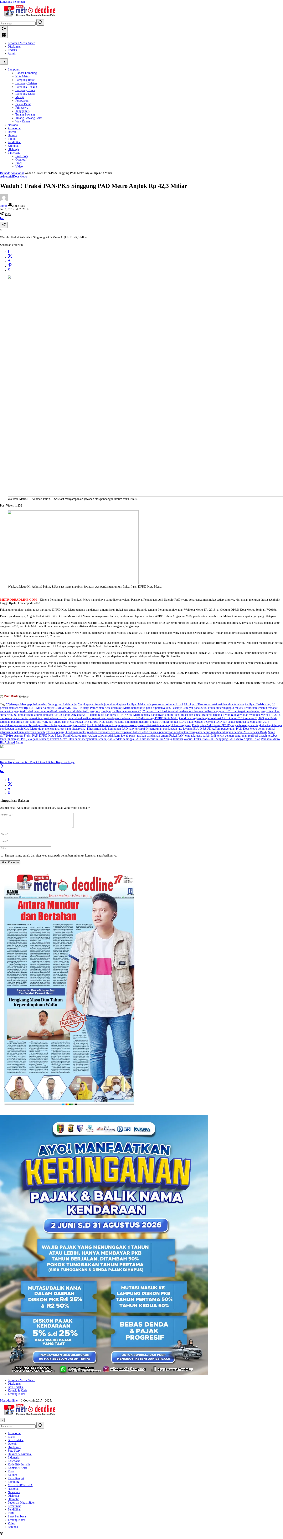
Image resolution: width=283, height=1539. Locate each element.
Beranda (13, 1526)
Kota (11, 1471)
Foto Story (14, 1450)
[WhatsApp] (9, 270)
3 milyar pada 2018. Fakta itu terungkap (207, 707)
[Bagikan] (4, 225)
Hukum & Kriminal (20, 1454)
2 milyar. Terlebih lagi (258, 704)
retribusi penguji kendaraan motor (66, 732)
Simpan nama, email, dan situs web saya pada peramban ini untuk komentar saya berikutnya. (61, 855)
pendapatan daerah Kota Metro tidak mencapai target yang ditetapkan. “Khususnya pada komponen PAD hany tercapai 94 (74, 728)
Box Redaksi (15, 1387)
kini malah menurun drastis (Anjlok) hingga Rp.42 (155, 721)
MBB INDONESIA (20, 1485)
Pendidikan (14, 1509)
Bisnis (11, 1436)
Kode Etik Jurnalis (19, 1464)
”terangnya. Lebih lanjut (62, 704)
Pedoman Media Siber (21, 43)
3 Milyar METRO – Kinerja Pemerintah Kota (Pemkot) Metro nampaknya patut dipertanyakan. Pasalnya (118, 707)
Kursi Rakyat (16, 1478)
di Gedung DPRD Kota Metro (159, 718)
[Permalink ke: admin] (4, 200)
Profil (11, 1513)
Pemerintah (14, 1506)
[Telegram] (9, 261)
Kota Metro (20, 176)
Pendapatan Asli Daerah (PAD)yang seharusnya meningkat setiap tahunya (237, 725)
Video (11, 1523)
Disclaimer (14, 46)
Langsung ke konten (12, 1)
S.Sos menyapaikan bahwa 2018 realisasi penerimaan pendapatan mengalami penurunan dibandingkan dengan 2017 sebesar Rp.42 (187, 732)
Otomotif (13, 1499)
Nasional (13, 1488)
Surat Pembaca (17, 1516)
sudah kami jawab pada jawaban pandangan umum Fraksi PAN (145, 735)
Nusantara (14, 1492)
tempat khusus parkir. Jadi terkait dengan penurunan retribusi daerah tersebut (230, 735)
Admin (12, 53)
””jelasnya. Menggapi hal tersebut (26, 704)
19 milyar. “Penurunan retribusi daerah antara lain (214, 704)
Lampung (13, 1481)
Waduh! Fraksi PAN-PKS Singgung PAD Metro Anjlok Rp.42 (222, 739)
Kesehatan (14, 1461)
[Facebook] (9, 251)
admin (4, 205)
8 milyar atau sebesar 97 (126, 711)
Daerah (12, 1443)
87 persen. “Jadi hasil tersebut (160, 711)
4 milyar (106, 711)
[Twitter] (10, 257)
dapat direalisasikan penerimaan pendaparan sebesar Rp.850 (104, 718)
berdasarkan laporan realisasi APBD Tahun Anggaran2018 (53, 714)
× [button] (2, 1420)
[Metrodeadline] (29, 17)
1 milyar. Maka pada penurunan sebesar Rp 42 (155, 704)
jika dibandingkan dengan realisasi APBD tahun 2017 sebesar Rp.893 (221, 718)
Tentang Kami (16, 1394)
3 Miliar (39, 707)
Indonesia (13, 1457)
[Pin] (10, 266)
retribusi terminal (97, 732)
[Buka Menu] (4, 35)
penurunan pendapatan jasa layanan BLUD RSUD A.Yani (184, 728)
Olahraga (13, 1495)
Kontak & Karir (17, 1390)
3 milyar (49, 707)
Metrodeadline (9, 1400)
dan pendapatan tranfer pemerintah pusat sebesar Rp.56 (33, 718)
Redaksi (13, 50)
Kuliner (12, 1474)
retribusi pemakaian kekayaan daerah (22, 732)
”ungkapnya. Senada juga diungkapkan (102, 704)
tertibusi (178, 739)
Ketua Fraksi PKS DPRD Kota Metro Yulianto (95, 721)
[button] (40, 22)
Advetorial (6, 176)
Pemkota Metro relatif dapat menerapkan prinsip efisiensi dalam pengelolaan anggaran (139, 725)
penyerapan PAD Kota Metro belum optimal (248, 728)
